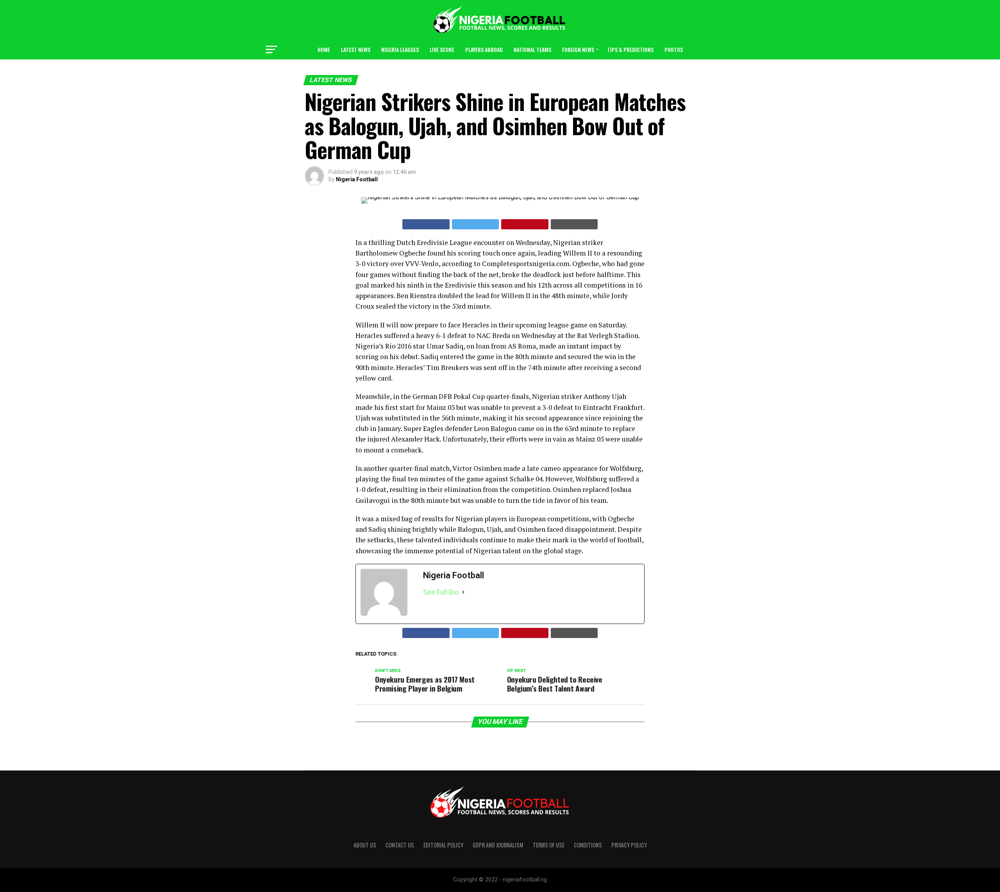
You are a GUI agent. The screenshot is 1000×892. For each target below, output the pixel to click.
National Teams (532, 49)
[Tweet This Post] (475, 224)
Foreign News (578, 49)
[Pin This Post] (524, 224)
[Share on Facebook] (426, 224)
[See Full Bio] (463, 592)
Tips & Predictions (630, 49)
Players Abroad (484, 49)
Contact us (400, 845)
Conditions (588, 845)
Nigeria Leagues (400, 49)
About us (365, 845)
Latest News (355, 49)
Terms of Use (548, 845)
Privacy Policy (629, 845)
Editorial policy (443, 845)
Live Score (442, 49)
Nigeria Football (357, 179)
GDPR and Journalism (498, 845)
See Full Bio (441, 592)
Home (324, 49)
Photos (673, 49)
